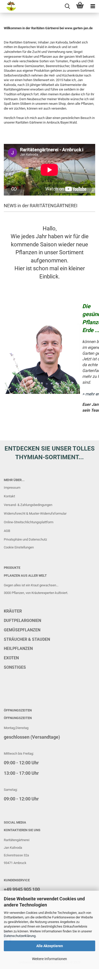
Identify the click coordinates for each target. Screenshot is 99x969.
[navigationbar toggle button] (92, 6)
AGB (7, 531)
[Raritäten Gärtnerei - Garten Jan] (8, 6)
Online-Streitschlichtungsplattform (28, 522)
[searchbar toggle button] (67, 6)
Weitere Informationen (49, 959)
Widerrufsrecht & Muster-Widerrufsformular (35, 513)
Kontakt (9, 496)
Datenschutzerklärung (20, 936)
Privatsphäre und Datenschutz (25, 539)
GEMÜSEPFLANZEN (22, 630)
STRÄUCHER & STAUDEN (27, 639)
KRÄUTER (13, 611)
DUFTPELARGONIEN (22, 620)
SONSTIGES (15, 667)
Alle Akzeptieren (49, 946)
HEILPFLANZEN (18, 648)
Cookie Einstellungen (19, 547)
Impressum (12, 487)
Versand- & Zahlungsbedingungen (28, 505)
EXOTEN (11, 657)
